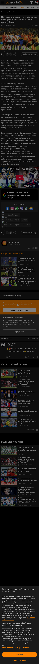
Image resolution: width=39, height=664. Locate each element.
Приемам (19, 654)
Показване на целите (19, 660)
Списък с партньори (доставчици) (15, 648)
